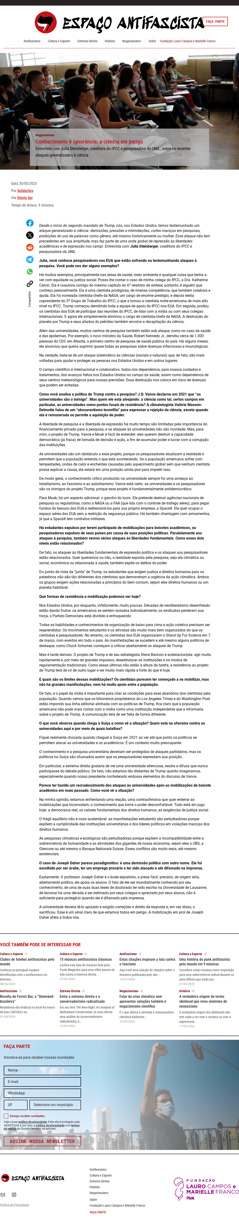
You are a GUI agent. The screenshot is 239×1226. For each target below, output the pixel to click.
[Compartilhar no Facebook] (30, 223)
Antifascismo (32, 41)
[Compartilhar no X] (30, 235)
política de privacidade (32, 1122)
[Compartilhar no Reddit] (30, 247)
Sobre (152, 41)
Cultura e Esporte (59, 41)
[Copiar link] (30, 283)
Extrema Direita (87, 41)
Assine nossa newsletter (42, 1141)
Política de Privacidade (14, 1205)
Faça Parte (215, 21)
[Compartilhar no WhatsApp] (30, 271)
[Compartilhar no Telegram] (30, 259)
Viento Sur (25, 198)
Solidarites (25, 191)
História (110, 41)
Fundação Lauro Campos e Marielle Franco (187, 41)
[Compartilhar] (26, 954)
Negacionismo (131, 41)
